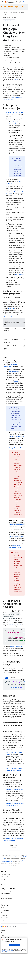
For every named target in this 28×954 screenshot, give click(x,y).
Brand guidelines (5, 917)
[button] (14, 654)
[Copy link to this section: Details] (9, 358)
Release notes (4, 915)
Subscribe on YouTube (6, 898)
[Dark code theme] (21, 629)
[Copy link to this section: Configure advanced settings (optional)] (21, 294)
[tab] (6, 677)
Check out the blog (6, 891)
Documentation (7, 7)
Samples (3, 879)
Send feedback (9, 21)
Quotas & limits (19, 274)
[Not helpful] (15, 17)
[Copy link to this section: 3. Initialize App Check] (12, 665)
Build (6, 14)
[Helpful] (13, 17)
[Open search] (17, 2)
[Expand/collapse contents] (13, 45)
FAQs (2, 920)
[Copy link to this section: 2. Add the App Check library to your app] (14, 607)
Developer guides (5, 874)
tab (11, 308)
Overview (16, 79)
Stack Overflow (5, 910)
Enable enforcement (15, 789)
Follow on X (4, 896)
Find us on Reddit (5, 893)
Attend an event (5, 901)
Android (3, 930)
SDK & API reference (6, 876)
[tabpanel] (14, 684)
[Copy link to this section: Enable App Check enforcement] (17, 777)
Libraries (3, 881)
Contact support (5, 908)
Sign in (24, 2)
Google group (4, 913)
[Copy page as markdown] (20, 40)
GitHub (3, 884)
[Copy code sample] (23, 629)
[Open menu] (2, 2)
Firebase (5, 12)
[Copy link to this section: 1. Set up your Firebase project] (23, 108)
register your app (8, 316)
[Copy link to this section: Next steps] (16, 696)
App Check (19, 7)
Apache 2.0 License (5, 860)
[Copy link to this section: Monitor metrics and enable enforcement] (4, 728)
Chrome (3, 932)
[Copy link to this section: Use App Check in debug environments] (4, 815)
